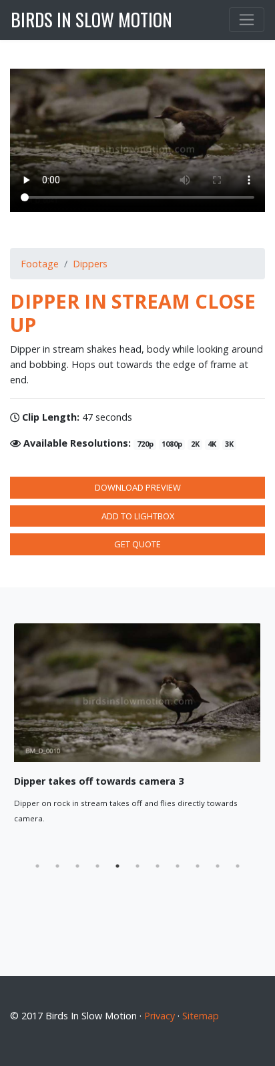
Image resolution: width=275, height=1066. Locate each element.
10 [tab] (217, 866)
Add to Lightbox (137, 516)
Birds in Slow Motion (91, 19)
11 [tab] (237, 866)
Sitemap (200, 1015)
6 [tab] (137, 866)
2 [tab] (57, 866)
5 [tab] (117, 866)
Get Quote (137, 544)
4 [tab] (97, 866)
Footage (40, 263)
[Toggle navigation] (246, 19)
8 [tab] (177, 866)
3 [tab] (77, 866)
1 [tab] (37, 866)
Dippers (90, 263)
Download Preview (138, 487)
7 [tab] (157, 866)
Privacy (159, 1015)
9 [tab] (197, 866)
